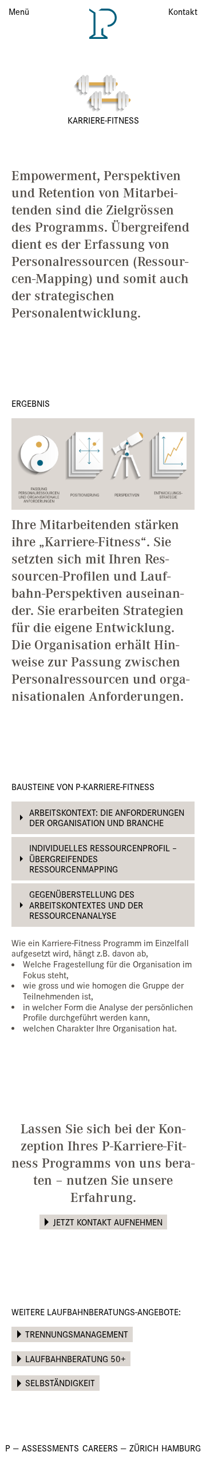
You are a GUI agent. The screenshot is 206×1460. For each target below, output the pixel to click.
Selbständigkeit (60, 1382)
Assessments (50, 1447)
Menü (19, 11)
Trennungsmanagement (76, 1333)
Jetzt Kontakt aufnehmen (108, 1221)
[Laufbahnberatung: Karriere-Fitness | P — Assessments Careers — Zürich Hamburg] (103, 23)
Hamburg (181, 1447)
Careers (100, 1447)
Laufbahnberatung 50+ (75, 1358)
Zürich (144, 1447)
